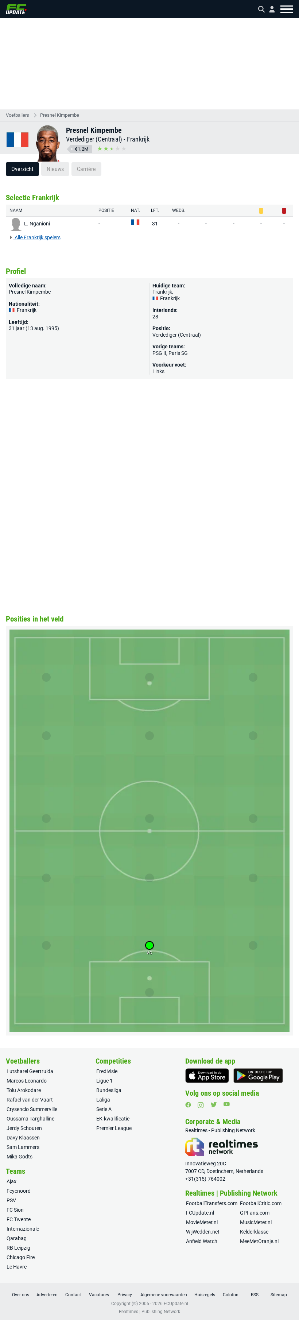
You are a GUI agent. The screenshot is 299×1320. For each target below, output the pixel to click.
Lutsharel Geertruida (30, 1071)
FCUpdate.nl (200, 1213)
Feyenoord (19, 1191)
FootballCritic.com (260, 1203)
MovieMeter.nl (202, 1222)
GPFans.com (254, 1213)
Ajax (11, 1181)
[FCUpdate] (16, 9)
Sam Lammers (23, 1147)
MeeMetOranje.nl (259, 1241)
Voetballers (17, 115)
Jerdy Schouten (24, 1128)
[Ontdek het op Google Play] (258, 1075)
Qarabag (17, 1238)
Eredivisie (106, 1071)
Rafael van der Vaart (30, 1100)
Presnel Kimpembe (59, 115)
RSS (255, 1294)
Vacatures (99, 1294)
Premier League (114, 1128)
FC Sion (15, 1210)
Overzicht (22, 169)
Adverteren (47, 1294)
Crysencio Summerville (32, 1109)
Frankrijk (138, 139)
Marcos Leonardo (27, 1081)
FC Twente (19, 1219)
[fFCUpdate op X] (213, 1104)
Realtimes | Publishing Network (149, 1311)
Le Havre (17, 1267)
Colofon (230, 1294)
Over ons (20, 1294)
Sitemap (279, 1294)
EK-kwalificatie (112, 1119)
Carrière (86, 169)
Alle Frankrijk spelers (37, 237)
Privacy (124, 1294)
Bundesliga (108, 1090)
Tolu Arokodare (24, 1090)
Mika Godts (19, 1157)
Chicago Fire (21, 1257)
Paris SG (178, 353)
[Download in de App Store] (207, 1075)
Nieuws (55, 169)
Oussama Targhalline (30, 1119)
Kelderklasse (254, 1232)
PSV (11, 1200)
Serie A (104, 1109)
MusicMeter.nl (256, 1222)
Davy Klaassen (23, 1138)
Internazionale (23, 1229)
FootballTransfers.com (211, 1203)
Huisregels (204, 1294)
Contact (73, 1294)
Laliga (103, 1100)
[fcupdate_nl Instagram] (201, 1105)
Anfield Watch (201, 1241)
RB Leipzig (18, 1248)
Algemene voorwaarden (163, 1294)
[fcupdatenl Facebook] (188, 1105)
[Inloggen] (269, 9)
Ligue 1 (104, 1081)
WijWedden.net (203, 1232)
